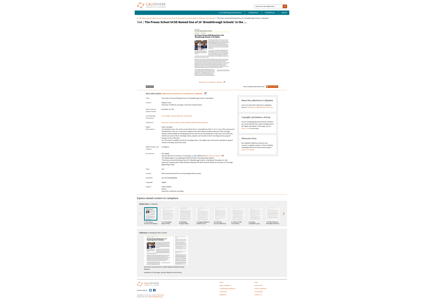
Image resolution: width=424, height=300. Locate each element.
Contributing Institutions (230, 12)
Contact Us (258, 295)
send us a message (247, 150)
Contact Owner (273, 87)
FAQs (256, 282)
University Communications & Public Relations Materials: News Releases (192, 18)
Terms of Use (258, 285)
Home (221, 282)
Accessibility (258, 291)
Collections (253, 12)
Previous (140, 213)
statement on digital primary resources (260, 107)
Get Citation (149, 87)
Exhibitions (270, 12)
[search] (285, 6)
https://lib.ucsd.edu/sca (213, 156)
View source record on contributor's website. (182, 93)
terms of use (245, 128)
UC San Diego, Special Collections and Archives (152, 18)
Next (284, 213)
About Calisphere (225, 285)
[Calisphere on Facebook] (154, 290)
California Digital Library (155, 297)
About (284, 12)
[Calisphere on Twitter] (150, 290)
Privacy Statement (260, 288)
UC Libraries (160, 295)
